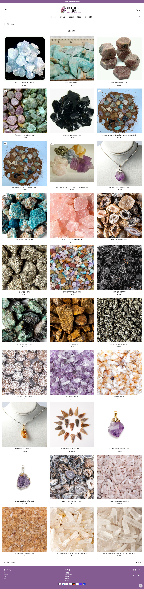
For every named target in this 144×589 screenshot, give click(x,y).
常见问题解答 (68, 575)
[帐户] (139, 9)
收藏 (8, 24)
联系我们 (67, 573)
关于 (5, 576)
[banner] (72, 9)
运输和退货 (68, 576)
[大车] (140, 17)
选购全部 (6, 575)
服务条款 (67, 580)
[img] (137, 9)
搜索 (5, 578)
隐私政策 (67, 578)
